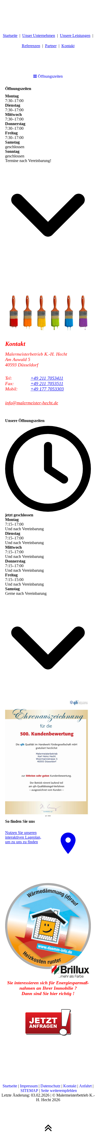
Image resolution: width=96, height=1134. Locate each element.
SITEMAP (29, 1090)
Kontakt (67, 46)
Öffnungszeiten (50, 76)
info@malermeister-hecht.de (31, 402)
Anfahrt (85, 1086)
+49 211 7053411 (46, 378)
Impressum (29, 1086)
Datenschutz (50, 1086)
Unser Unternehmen (38, 35)
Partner (51, 46)
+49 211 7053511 (46, 383)
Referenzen (31, 46)
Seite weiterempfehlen (59, 1090)
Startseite (10, 35)
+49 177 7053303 (47, 389)
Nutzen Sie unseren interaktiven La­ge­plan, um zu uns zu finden (23, 837)
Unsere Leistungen (75, 35)
